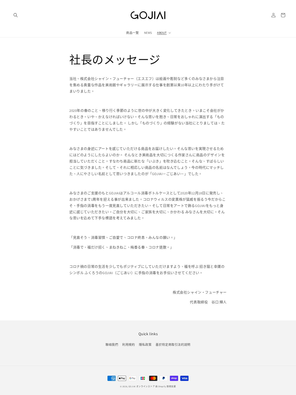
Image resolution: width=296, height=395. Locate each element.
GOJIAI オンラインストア (141, 386)
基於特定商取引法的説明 (173, 344)
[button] (15, 15)
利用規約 (128, 344)
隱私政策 (145, 344)
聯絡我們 (112, 344)
